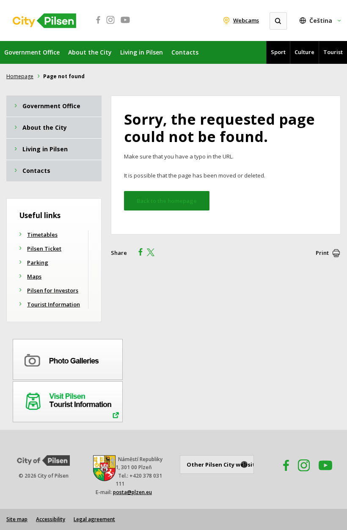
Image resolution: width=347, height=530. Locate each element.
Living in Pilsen (141, 52)
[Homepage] (44, 20)
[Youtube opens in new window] (125, 24)
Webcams (246, 20)
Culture (304, 52)
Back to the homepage (167, 201)
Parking (37, 262)
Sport (278, 52)
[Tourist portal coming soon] (68, 400)
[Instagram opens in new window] (110, 24)
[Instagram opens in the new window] (304, 473)
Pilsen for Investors (52, 290)
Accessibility (50, 519)
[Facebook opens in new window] (95, 24)
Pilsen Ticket (44, 248)
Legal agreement (94, 519)
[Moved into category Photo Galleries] (68, 358)
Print (322, 253)
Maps (34, 276)
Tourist (333, 52)
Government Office (32, 52)
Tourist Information (53, 304)
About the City (90, 52)
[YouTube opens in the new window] (325, 473)
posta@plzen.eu (132, 492)
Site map (17, 519)
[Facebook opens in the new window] (282, 473)
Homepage (19, 76)
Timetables (42, 234)
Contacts (184, 52)
